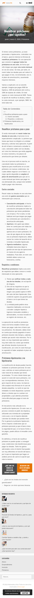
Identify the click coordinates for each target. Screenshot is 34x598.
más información (14, 593)
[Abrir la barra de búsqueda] (20, 3)
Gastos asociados (13, 116)
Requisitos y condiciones (15, 119)
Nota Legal (21, 587)
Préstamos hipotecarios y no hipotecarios (13, 122)
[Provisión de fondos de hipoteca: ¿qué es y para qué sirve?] (4, 511)
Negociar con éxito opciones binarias (17, 485)
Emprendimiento (7, 564)
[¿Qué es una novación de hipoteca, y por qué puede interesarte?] (4, 522)
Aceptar (25, 593)
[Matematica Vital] (7, 3)
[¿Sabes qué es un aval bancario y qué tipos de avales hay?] (4, 500)
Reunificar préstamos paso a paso (15, 114)
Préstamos (25, 39)
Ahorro (4, 562)
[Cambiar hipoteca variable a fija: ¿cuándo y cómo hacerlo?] (4, 534)
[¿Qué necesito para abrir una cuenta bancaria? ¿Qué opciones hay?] (4, 545)
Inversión (5, 567)
